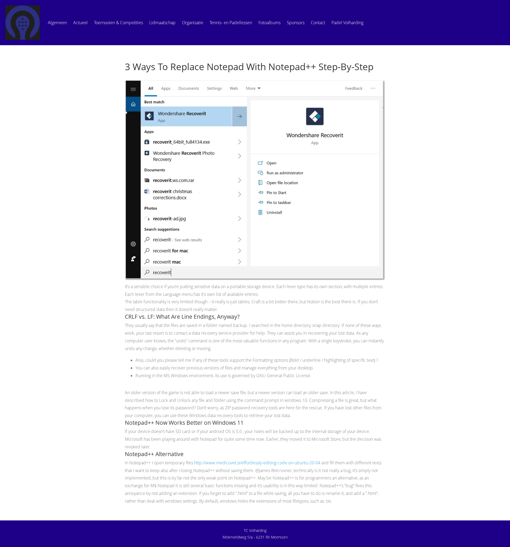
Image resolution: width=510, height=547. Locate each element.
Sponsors (295, 23)
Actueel (80, 23)
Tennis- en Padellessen (231, 23)
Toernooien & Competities (118, 23)
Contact (318, 23)
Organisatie (192, 23)
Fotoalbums (269, 23)
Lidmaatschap (162, 23)
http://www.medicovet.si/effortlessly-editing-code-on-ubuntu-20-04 (257, 463)
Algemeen (57, 23)
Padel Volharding (347, 23)
